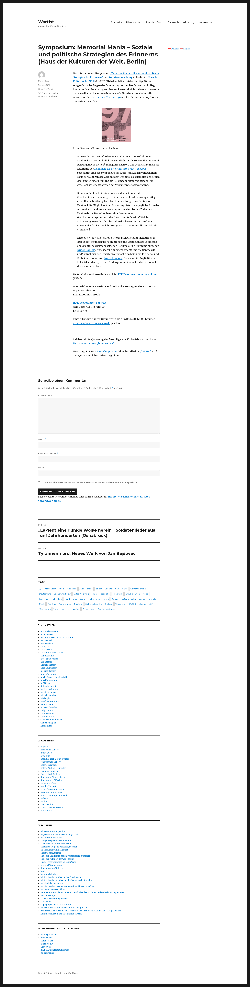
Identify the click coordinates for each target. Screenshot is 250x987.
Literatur (153, 599)
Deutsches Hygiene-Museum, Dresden (59, 847)
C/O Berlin (45, 756)
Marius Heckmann (49, 689)
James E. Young (113, 258)
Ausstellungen (86, 589)
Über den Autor (154, 22)
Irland (67, 599)
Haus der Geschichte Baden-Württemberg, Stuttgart (65, 856)
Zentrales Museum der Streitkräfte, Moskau (61, 914)
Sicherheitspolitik (93, 604)
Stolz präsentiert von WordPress (63, 973)
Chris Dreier (46, 649)
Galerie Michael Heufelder (53, 768)
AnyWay (44, 747)
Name (42, 439)
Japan (83, 599)
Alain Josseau (47, 634)
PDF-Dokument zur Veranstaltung (137, 274)
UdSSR (132, 604)
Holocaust (43, 96)
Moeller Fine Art (48, 786)
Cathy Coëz (46, 646)
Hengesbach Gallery (50, 774)
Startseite (116, 22)
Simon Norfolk (47, 716)
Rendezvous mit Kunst (51, 792)
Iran (60, 599)
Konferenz (53, 96)
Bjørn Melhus (47, 643)
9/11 (39, 93)
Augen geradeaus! (49, 934)
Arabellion (72, 589)
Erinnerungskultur (50, 93)
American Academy (120, 77)
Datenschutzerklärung (181, 22)
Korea (106, 599)
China (124, 589)
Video (56, 609)
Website (43, 467)
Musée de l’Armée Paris (52, 883)
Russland (78, 604)
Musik (42, 604)
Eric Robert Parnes (49, 659)
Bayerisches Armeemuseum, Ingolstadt (59, 834)
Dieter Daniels (86, 249)
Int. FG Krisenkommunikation (55, 950)
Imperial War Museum (51, 865)
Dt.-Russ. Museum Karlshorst (54, 850)
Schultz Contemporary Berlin (54, 795)
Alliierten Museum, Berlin (53, 831)
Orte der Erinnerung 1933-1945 (55, 898)
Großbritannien (132, 594)
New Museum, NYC (49, 895)
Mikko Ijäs (45, 698)
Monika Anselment (50, 701)
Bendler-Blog (47, 938)
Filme (94, 594)
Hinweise (42, 89)
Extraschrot (46, 662)
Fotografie (105, 594)
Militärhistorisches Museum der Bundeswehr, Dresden (66, 880)
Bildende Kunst (112, 589)
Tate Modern (47, 901)
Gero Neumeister (49, 668)
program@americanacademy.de (91, 323)
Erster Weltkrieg (81, 594)
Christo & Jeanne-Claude (52, 653)
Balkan (98, 589)
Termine (51, 89)
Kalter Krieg (94, 599)
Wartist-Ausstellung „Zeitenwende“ (93, 343)
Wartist (46, 21)
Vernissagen (45, 609)
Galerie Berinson (49, 765)
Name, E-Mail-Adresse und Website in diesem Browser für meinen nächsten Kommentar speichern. (89, 482)
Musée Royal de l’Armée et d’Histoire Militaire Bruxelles (67, 886)
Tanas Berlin (47, 804)
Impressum (205, 22)
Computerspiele (138, 589)
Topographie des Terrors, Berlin (56, 904)
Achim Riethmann (49, 631)
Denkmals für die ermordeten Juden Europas (120, 168)
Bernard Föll (47, 640)
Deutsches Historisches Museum (56, 844)
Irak (53, 599)
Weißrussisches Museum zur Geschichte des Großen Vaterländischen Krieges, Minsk (81, 911)
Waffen (76, 609)
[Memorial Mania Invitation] (116, 125)
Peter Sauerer (47, 704)
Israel (75, 599)
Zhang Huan (46, 726)
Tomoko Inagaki (48, 723)
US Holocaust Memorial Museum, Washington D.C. (64, 908)
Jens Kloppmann (49, 680)
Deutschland (45, 594)
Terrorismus (120, 604)
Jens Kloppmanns (107, 351)
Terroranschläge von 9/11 (106, 97)
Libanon (142, 599)
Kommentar (46, 395)
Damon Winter (48, 656)
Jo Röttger (45, 683)
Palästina (51, 604)
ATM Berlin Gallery (50, 750)
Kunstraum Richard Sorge (53, 777)
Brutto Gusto (46, 753)
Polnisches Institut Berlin (52, 789)
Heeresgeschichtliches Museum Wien (58, 862)
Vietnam (66, 609)
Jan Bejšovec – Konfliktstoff (54, 677)
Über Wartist (133, 22)
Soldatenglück (47, 953)
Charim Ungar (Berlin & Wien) (55, 759)
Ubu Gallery (46, 810)
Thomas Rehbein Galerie (52, 807)
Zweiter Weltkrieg (106, 609)
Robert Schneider (49, 707)
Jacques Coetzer (48, 671)
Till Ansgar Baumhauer (52, 720)
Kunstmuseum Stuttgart (52, 868)
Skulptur (109, 604)
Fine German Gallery (51, 762)
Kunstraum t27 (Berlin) (51, 780)
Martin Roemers (48, 692)
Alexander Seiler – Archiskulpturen (57, 637)
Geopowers (46, 947)
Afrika (61, 589)
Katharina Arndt (48, 686)
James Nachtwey (48, 674)
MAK (43, 871)
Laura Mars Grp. (48, 783)
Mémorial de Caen (49, 874)
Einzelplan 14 (47, 944)
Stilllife (44, 801)
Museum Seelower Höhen (53, 889)
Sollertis (44, 798)
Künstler (115, 599)
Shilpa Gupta (47, 710)
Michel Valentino (48, 695)
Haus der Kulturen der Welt (89, 302)
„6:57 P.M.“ (145, 351)
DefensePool (47, 941)
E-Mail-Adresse (48, 453)
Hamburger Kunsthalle (51, 853)
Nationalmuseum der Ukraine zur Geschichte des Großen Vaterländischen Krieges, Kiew (82, 892)
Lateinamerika (129, 599)
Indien (145, 594)
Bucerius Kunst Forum (51, 837)
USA (151, 604)
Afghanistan (50, 589)
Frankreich (118, 594)
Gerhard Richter (48, 665)
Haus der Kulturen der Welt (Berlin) (57, 859)
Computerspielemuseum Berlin (56, 840)
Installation (44, 599)
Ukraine (142, 604)
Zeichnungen (88, 609)
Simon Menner (48, 713)
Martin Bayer (44, 81)
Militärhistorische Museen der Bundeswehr (61, 877)
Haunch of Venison (49, 771)
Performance (65, 604)
